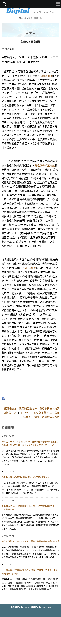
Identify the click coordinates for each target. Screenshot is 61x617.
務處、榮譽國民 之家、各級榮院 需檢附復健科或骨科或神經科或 (30, 541)
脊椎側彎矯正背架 (45, 165)
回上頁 (25, 412)
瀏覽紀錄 (38, 18)
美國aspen (46, 76)
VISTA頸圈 (30, 268)
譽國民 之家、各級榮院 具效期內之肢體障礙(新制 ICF (25, 477)
